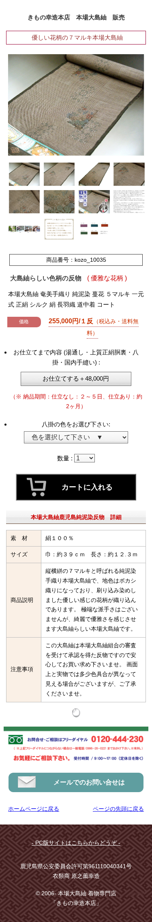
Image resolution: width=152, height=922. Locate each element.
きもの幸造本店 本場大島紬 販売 (76, 17)
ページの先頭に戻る (118, 808)
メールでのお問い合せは (89, 782)
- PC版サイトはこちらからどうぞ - (76, 842)
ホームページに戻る (33, 808)
